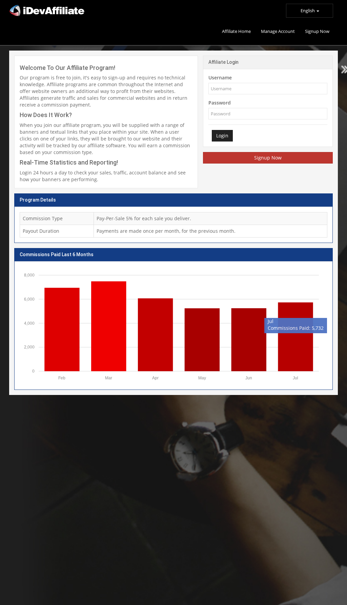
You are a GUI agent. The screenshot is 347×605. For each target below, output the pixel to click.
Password (219, 102)
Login (222, 135)
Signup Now (268, 157)
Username (220, 77)
